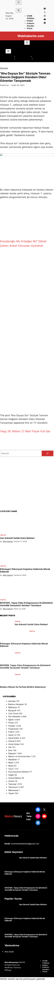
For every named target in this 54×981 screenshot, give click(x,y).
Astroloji (11, 701)
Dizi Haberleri (14, 716)
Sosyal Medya (14, 778)
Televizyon (13, 787)
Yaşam (11, 793)
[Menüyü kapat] (18, 10)
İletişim (30, 21)
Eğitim (11, 719)
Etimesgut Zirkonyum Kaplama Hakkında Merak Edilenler (25, 570)
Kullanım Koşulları (25, 58)
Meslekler (12, 759)
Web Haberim (8, 541)
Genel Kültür (13, 738)
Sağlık (11, 775)
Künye (29, 28)
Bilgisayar (12, 707)
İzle (9, 747)
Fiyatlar (11, 726)
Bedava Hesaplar (16, 704)
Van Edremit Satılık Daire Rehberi (17, 538)
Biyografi (12, 710)
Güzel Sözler (14, 744)
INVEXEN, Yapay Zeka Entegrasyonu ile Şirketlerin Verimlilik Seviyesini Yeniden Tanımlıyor (26, 604)
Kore (10, 750)
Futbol (11, 732)
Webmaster (13, 790)
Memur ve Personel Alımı (19, 756)
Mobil (10, 762)
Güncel (4, 68)
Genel (10, 735)
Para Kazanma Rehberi (18, 772)
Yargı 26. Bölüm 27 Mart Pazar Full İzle (25, 431)
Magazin (12, 753)
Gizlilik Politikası (25, 56)
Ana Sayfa (9, 951)
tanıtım (3, 535)
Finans (11, 722)
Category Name (8, 511)
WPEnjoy (8, 970)
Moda (10, 766)
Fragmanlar (13, 729)
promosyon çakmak (34, 979)
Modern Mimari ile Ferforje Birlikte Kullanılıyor (23, 687)
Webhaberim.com (30, 36)
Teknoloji (12, 784)
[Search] (47, 453)
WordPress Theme (12, 967)
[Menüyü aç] (18, 2)
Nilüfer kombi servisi (11, 979)
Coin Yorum (13, 713)
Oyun (10, 769)
